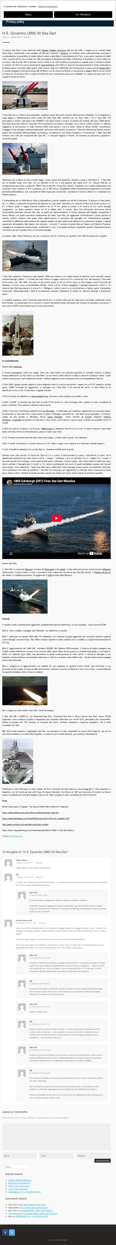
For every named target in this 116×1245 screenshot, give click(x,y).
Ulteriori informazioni (48, 6)
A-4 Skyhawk (48, 410)
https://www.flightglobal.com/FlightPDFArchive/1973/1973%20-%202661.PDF (35, 818)
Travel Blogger (14, 1213)
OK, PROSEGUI (83, 14)
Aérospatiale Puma (39, 396)
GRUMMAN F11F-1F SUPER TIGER (24, 1191)
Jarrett (62, 569)
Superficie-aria (16, 836)
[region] (58, 10)
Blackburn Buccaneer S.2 (19, 1183)
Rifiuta (28, 14)
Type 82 (44, 64)
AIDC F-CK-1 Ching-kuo (18, 1186)
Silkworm (107, 569)
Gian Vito (26, 37)
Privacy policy (15, 21)
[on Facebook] (5, 1232)
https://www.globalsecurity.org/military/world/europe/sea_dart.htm (30, 812)
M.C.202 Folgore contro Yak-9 (33, 1204)
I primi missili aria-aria (17, 1188)
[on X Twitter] (12, 1232)
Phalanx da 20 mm (102, 572)
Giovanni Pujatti (61, 1240)
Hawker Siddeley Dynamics (54, 50)
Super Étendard (54, 416)
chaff (50, 575)
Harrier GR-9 (104, 67)
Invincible (17, 419)
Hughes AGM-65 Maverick (19, 1180)
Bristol (51, 64)
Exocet (88, 416)
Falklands (17, 366)
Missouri (29, 569)
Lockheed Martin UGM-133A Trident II (36, 1210)
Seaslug (64, 53)
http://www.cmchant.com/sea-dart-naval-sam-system (25, 824)
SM (30, 1070)
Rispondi (39, 862)
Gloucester (49, 569)
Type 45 (87, 788)
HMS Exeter (47, 428)
